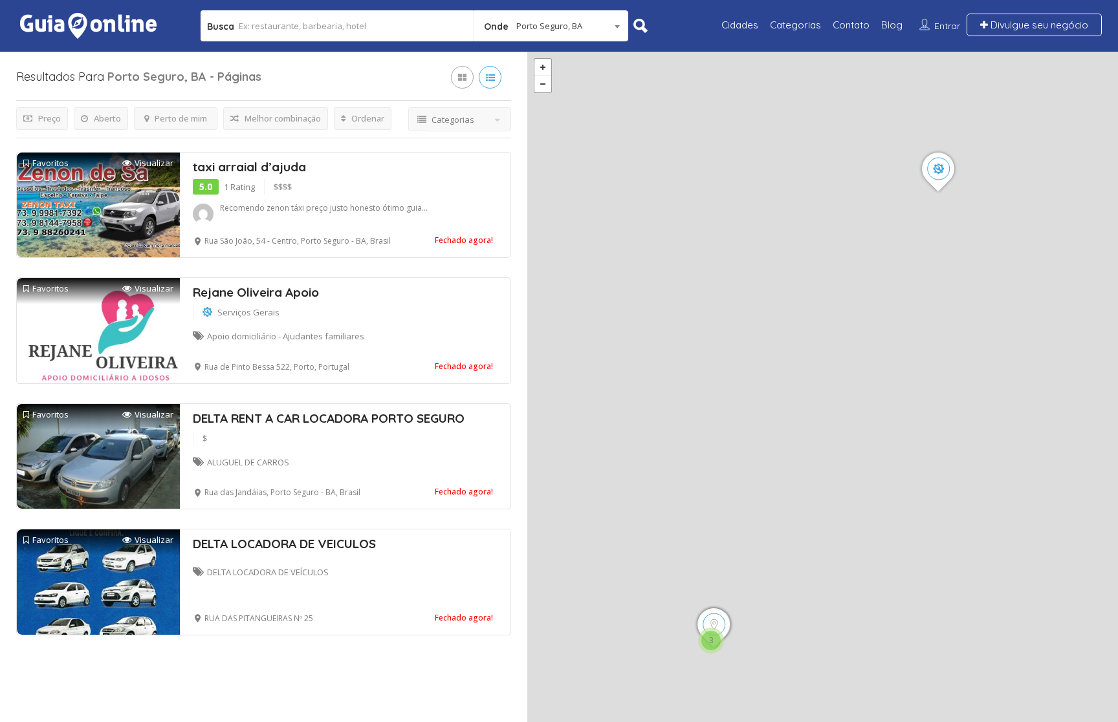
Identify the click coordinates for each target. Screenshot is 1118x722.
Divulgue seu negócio (1038, 25)
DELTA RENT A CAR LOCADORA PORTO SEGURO (329, 418)
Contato (851, 25)
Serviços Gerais (248, 312)
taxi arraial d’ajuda (249, 167)
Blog (892, 25)
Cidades (739, 25)
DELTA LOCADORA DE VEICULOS (284, 543)
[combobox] (551, 26)
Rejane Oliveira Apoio (256, 292)
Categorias (795, 25)
